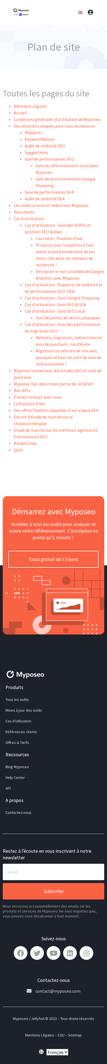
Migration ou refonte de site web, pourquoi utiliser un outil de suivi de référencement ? (69, 357)
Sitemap (75, 1035)
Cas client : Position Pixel (59, 238)
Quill (18, 450)
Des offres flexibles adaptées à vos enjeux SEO (56, 410)
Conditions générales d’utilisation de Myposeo (57, 119)
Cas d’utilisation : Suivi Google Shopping (62, 298)
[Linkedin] (70, 953)
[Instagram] (86, 953)
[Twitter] (37, 953)
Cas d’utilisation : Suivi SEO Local (55, 311)
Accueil (20, 112)
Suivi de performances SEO (49, 159)
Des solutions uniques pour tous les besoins (54, 126)
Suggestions (36, 152)
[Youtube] (53, 953)
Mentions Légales (30, 106)
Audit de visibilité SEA (45, 198)
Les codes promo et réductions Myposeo (51, 205)
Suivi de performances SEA (49, 192)
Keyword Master (40, 139)
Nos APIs (22, 390)
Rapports (34, 132)
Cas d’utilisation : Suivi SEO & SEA (55, 304)
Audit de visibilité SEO (45, 145)
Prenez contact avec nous (38, 397)
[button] (53, 559)
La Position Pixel (29, 403)
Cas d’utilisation (29, 218)
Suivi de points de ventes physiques (68, 317)
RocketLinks (25, 443)
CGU (61, 1035)
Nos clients (24, 212)
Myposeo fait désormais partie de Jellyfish (53, 384)
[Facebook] (20, 953)
